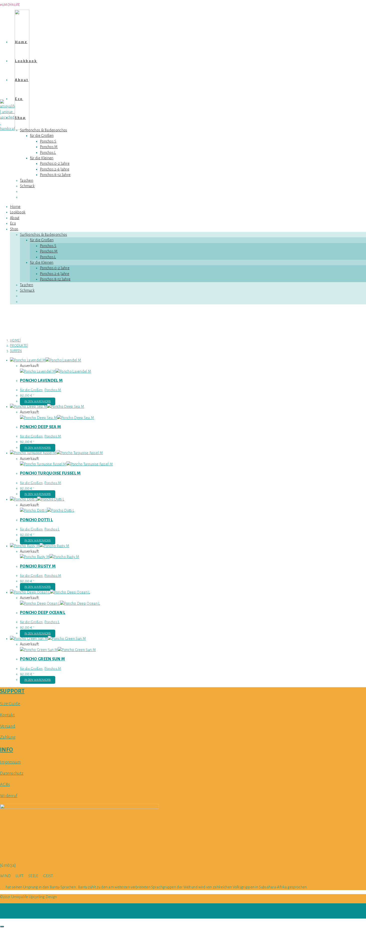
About (14, 218)
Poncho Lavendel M (41, 380)
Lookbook (17, 212)
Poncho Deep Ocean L (42, 612)
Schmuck (27, 290)
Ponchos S (48, 246)
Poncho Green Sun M (42, 659)
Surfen (16, 351)
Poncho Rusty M (38, 566)
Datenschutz (11, 773)
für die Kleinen (42, 262)
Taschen (26, 285)
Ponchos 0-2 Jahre (54, 268)
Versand (7, 726)
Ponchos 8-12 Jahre (55, 279)
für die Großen (42, 240)
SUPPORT (12, 691)
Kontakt (7, 715)
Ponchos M (49, 251)
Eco (13, 223)
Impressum (10, 762)
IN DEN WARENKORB (37, 401)
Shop (14, 229)
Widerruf (8, 795)
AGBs (5, 784)
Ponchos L (48, 257)
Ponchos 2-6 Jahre (54, 274)
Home (15, 207)
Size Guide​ (10, 703)
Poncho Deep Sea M (40, 427)
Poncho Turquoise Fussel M (50, 473)
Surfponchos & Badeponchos (43, 235)
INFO (6, 750)
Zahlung (7, 737)
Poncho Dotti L (36, 520)
